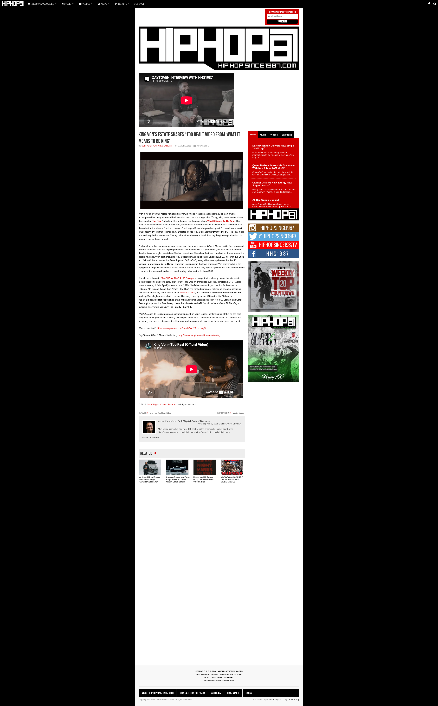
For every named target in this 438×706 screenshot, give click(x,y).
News (104, 4)
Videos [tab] (274, 134)
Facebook (154, 437)
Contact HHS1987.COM (192, 693)
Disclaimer (233, 693)
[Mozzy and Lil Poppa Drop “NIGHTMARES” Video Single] (205, 467)
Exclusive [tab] (287, 134)
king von (153, 413)
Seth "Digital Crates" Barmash (157, 146)
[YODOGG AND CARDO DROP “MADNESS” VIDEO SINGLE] (233, 467)
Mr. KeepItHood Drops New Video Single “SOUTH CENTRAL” (149, 479)
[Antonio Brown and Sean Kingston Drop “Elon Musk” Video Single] (178, 467)
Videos (241, 413)
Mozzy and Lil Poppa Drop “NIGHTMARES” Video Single (204, 479)
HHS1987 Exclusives (42, 4)
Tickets (122, 4)
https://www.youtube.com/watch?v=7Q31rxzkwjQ (181, 328)
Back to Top (294, 699)
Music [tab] (263, 134)
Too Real (161, 413)
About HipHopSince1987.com (158, 693)
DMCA (249, 693)
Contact (139, 4)
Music (235, 413)
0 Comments (203, 146)
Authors (216, 693)
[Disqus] (192, 530)
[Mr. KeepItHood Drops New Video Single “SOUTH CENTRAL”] (151, 467)
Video (168, 413)
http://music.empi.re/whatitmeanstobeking (199, 335)
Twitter (145, 437)
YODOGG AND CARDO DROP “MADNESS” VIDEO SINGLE (232, 479)
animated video (187, 292)
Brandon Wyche (273, 699)
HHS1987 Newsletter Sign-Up (282, 12)
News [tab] (253, 134)
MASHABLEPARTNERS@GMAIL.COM (219, 680)
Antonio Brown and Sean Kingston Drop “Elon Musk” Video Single (178, 479)
